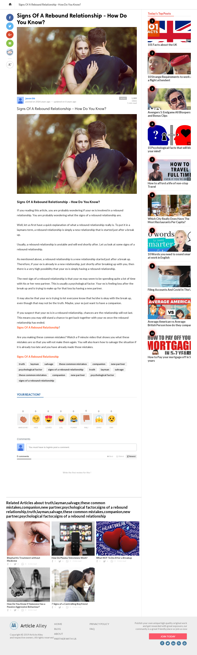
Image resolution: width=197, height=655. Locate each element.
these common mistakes (73, 363)
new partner (118, 363)
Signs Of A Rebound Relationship (38, 327)
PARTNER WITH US (65, 638)
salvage (48, 363)
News (123, 98)
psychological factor (30, 369)
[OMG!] (99, 419)
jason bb (30, 98)
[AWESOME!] (23, 419)
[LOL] (61, 419)
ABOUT (58, 633)
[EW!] (111, 419)
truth (22, 363)
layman (34, 363)
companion (98, 363)
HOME (58, 623)
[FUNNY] (73, 419)
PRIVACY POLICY (99, 623)
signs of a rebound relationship (65, 369)
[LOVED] (48, 419)
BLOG (57, 628)
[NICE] (35, 419)
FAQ (92, 628)
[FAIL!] (86, 419)
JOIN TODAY (168, 636)
